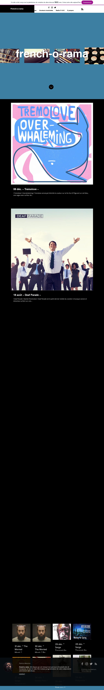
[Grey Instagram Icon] (86, 664)
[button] (46, 10)
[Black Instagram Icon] (52, 7)
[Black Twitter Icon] (55, 7)
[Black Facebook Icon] (49, 7)
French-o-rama (17, 9)
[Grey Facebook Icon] (82, 664)
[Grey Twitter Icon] (91, 664)
